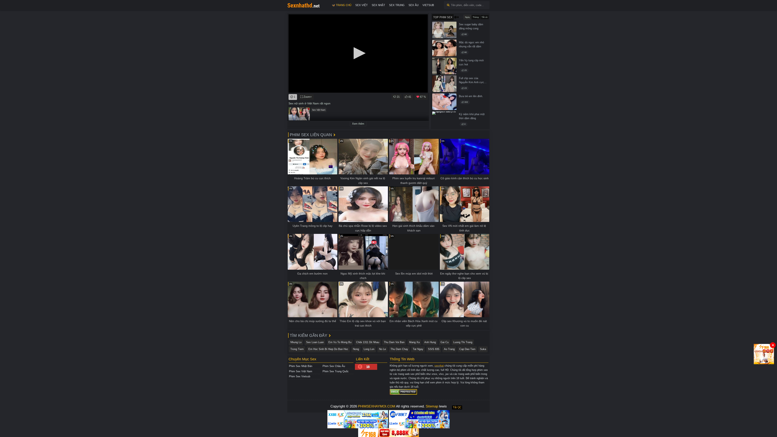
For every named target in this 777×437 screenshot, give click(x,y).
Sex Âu (413, 5)
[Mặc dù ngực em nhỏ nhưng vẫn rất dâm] (444, 48)
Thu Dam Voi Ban (394, 342)
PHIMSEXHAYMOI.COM (376, 406)
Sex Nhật (378, 5)
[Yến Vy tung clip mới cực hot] (444, 66)
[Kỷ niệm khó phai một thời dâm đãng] (444, 119)
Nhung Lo (295, 342)
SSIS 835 (433, 349)
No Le (382, 349)
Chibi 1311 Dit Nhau (367, 342)
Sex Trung (396, 5)
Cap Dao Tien (467, 349)
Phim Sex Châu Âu (334, 366)
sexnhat (439, 365)
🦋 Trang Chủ (341, 5)
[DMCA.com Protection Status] (403, 391)
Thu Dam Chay (399, 349)
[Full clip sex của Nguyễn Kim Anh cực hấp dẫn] (444, 83)
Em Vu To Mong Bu (339, 342)
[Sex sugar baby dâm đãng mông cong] (444, 30)
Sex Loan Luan (315, 342)
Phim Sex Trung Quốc (336, 371)
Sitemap (432, 406)
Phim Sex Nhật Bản (300, 366)
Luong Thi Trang (462, 342)
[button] (358, 53)
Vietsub (428, 5)
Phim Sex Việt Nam (300, 371)
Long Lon (369, 349)
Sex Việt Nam (318, 110)
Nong (356, 349)
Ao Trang (449, 349)
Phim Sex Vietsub (299, 376)
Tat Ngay (418, 349)
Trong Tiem (297, 349)
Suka (483, 349)
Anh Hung (430, 342)
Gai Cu (445, 342)
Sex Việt (361, 5)
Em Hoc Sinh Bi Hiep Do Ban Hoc (328, 349)
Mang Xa (414, 342)
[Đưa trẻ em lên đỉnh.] (444, 101)
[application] (358, 53)
